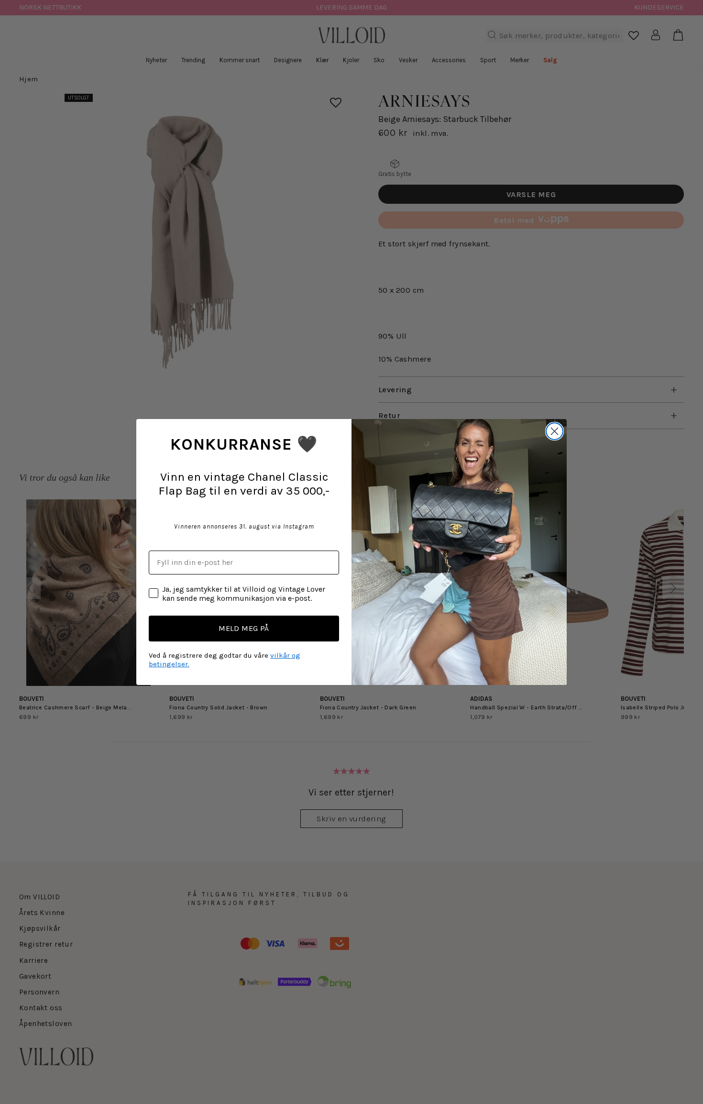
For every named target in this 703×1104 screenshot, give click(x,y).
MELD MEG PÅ (244, 628)
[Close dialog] (554, 431)
